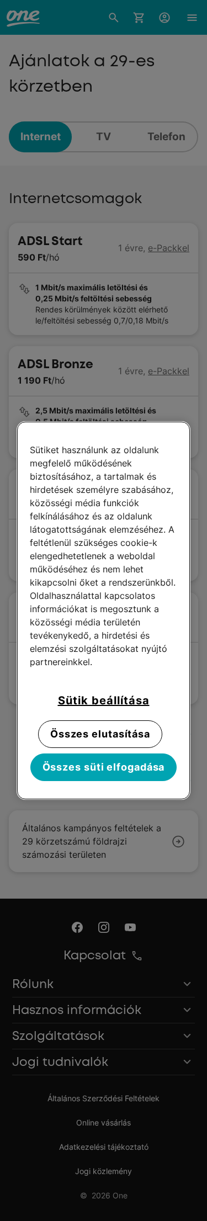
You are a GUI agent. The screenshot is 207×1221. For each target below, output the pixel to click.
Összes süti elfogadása (104, 767)
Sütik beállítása (104, 700)
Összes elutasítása (100, 734)
